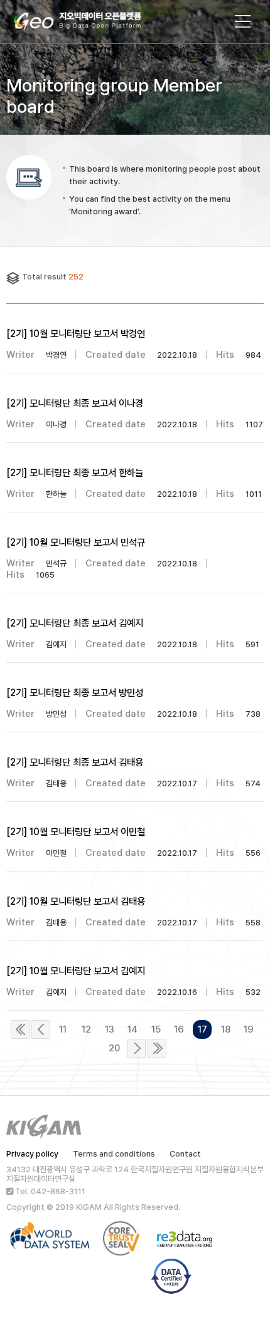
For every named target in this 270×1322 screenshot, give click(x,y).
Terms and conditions (114, 1153)
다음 (136, 1048)
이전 (40, 1029)
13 (109, 1029)
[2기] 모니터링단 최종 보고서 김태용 (74, 762)
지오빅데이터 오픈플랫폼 (90, 23)
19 (249, 1029)
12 (86, 1029)
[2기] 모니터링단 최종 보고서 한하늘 (74, 473)
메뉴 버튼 (243, 21)
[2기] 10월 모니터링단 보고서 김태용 (75, 901)
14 (132, 1029)
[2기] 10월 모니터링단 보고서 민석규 (75, 542)
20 (114, 1048)
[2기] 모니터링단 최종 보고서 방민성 (74, 693)
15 (156, 1029)
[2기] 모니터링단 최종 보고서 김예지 (74, 623)
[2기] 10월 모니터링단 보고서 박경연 (75, 334)
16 (179, 1029)
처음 (20, 1029)
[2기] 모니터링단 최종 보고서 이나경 (74, 403)
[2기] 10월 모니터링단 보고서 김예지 (75, 971)
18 (225, 1029)
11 (63, 1029)
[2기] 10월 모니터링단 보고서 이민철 (75, 832)
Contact (185, 1153)
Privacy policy (32, 1153)
